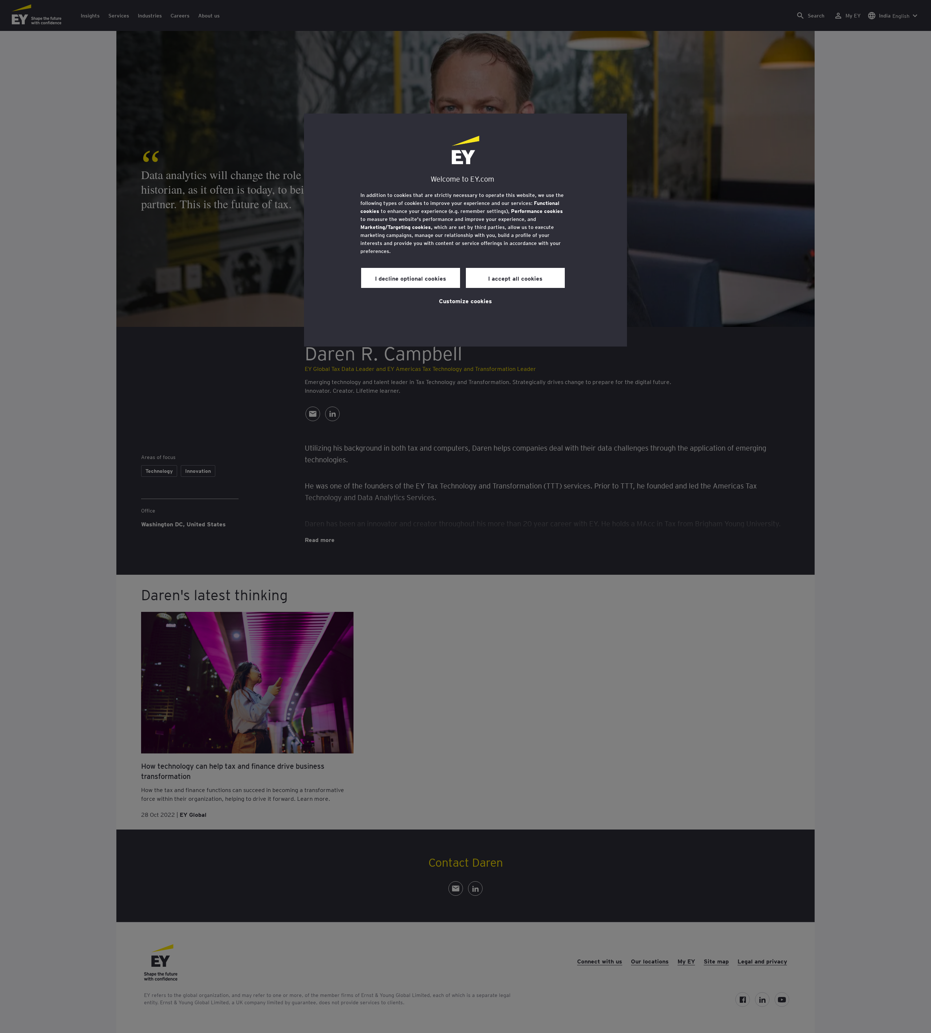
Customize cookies (465, 301)
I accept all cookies (515, 278)
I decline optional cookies (410, 278)
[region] (465, 230)
